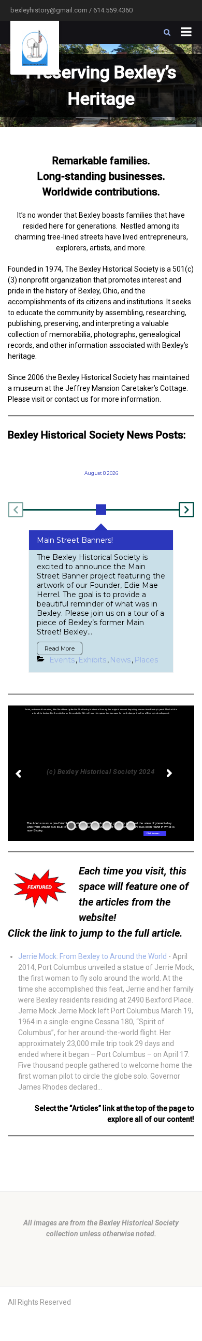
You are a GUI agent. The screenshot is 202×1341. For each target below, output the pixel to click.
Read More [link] (60, 648)
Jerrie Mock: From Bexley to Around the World (92, 956)
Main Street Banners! (75, 540)
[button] (15, 509)
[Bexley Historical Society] (35, 48)
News (120, 660)
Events (62, 660)
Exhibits (92, 660)
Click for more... (153, 833)
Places (146, 660)
